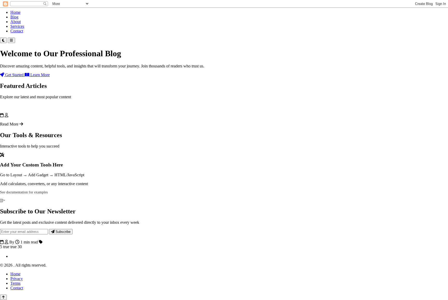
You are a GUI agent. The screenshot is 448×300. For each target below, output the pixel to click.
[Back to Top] (3, 297)
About (15, 21)
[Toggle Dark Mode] (3, 40)
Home (15, 12)
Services (17, 26)
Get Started (14, 75)
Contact (16, 31)
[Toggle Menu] (11, 40)
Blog (14, 17)
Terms (15, 283)
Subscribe (62, 232)
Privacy (16, 278)
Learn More (39, 75)
